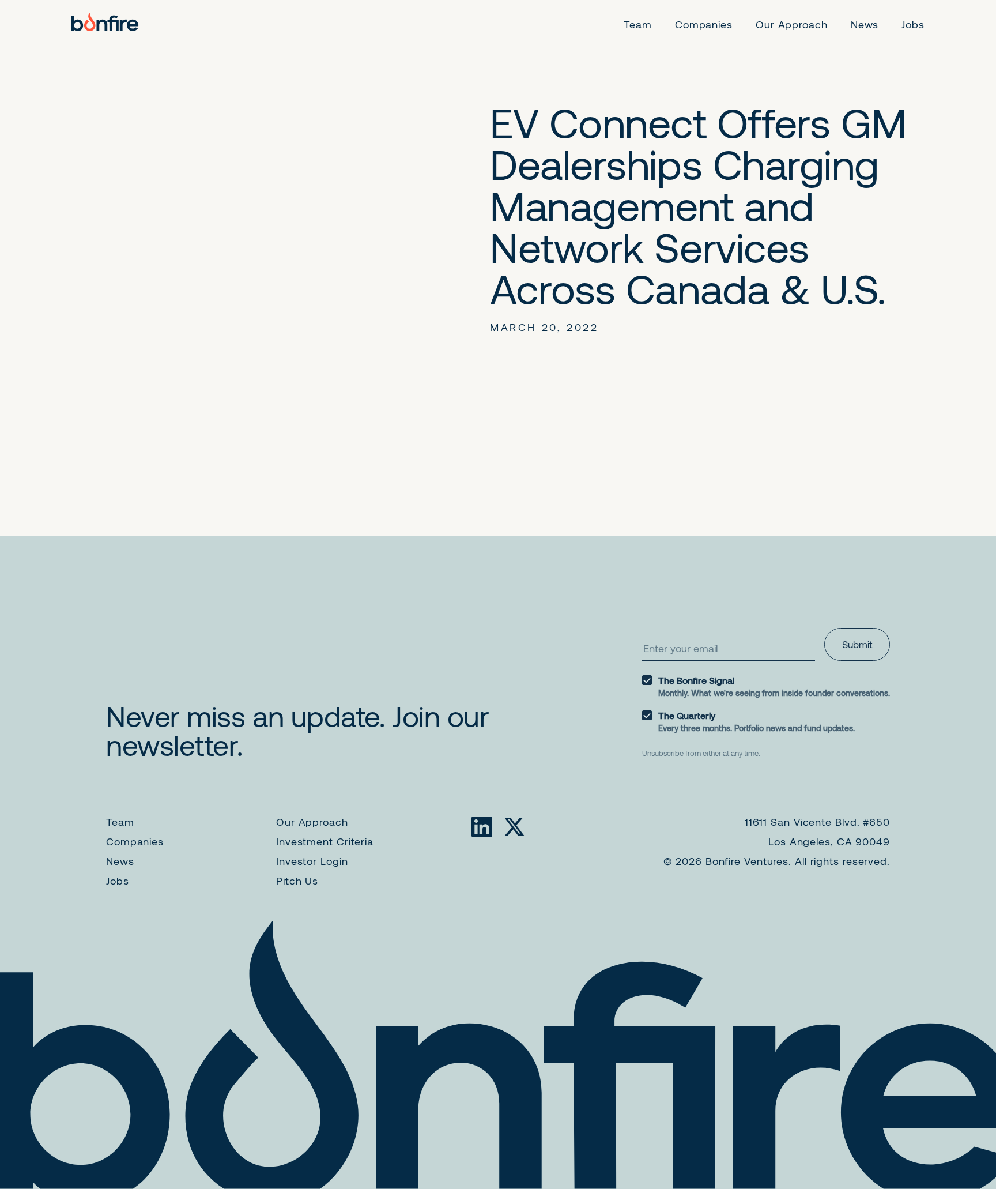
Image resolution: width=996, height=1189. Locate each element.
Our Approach (312, 822)
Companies (135, 841)
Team (120, 822)
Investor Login (312, 861)
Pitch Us (297, 880)
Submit (857, 644)
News (120, 861)
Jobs (117, 880)
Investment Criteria (324, 841)
